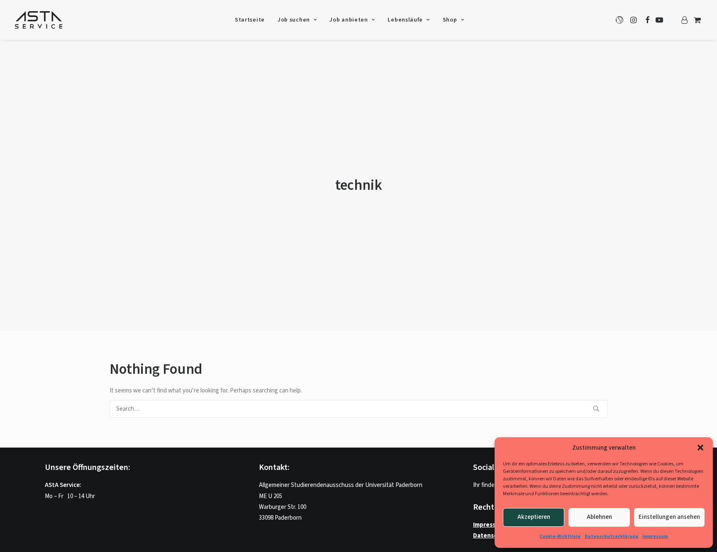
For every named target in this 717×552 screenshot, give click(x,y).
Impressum (655, 536)
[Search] (358, 409)
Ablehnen (599, 517)
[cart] (696, 20)
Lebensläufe (405, 20)
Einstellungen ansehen (669, 517)
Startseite (250, 20)
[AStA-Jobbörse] (38, 20)
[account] (684, 20)
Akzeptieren (533, 517)
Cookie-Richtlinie (559, 536)
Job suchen (294, 20)
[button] (700, 447)
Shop (450, 20)
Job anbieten (348, 20)
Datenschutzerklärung (611, 536)
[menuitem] (250, 20)
